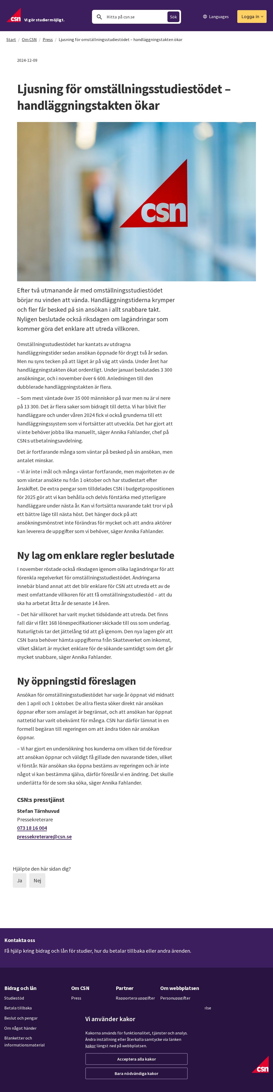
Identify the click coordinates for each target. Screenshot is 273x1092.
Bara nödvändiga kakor (136, 1073)
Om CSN (29, 39)
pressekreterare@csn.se (44, 836)
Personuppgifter (175, 998)
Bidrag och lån (20, 988)
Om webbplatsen (179, 988)
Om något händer (20, 1028)
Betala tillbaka (18, 1007)
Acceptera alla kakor (136, 1059)
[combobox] (136, 17)
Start (11, 39)
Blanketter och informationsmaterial (24, 1041)
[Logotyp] (260, 1064)
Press (48, 39)
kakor (90, 1045)
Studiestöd (14, 998)
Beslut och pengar (21, 1018)
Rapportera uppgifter (135, 998)
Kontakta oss (19, 940)
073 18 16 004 (32, 828)
